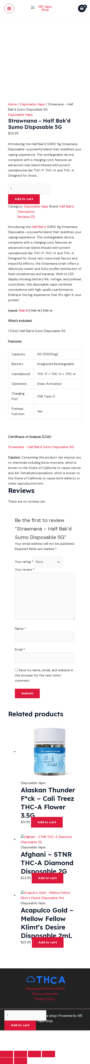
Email (20, 650)
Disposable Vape (32, 104)
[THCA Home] (45, 979)
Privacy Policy (45, 999)
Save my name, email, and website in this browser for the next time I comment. (44, 675)
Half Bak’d (39, 227)
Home (12, 104)
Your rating (24, 562)
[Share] (34, 1054)
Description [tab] (26, 212)
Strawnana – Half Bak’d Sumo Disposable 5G (41, 447)
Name (20, 629)
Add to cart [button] (47, 822)
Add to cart (24, 199)
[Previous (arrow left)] (6, 1060)
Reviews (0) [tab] (26, 217)
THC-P (23, 310)
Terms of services (45, 994)
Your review (25, 570)
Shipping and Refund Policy (45, 989)
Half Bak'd (66, 206)
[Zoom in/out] (6, 1054)
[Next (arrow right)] (20, 1060)
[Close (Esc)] (48, 1054)
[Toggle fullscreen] (20, 1054)
